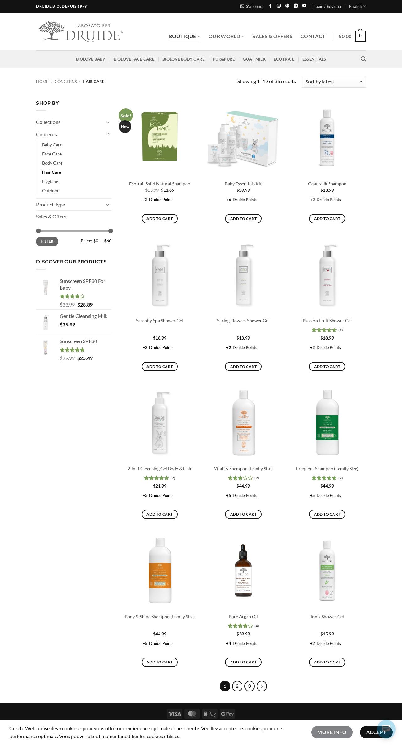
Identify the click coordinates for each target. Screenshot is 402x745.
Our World (224, 36)
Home (42, 81)
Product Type (50, 204)
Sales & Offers (272, 36)
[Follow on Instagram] (279, 6)
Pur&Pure (224, 59)
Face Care (52, 153)
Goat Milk (254, 59)
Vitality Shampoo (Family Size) (243, 468)
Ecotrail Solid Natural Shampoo (159, 183)
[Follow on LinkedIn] (296, 6)
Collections (48, 122)
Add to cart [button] (159, 219)
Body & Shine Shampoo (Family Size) (160, 616)
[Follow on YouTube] (304, 6)
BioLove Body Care (183, 59)
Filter (47, 241)
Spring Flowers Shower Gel (243, 320)
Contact (313, 36)
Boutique (182, 36)
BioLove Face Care (134, 59)
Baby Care (52, 144)
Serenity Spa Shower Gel (159, 320)
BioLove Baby (91, 59)
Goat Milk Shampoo (327, 183)
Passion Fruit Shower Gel (327, 320)
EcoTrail (284, 59)
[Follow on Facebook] (270, 6)
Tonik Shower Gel (327, 616)
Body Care (52, 163)
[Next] (262, 686)
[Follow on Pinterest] (287, 6)
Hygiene (50, 181)
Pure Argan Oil (243, 616)
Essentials (314, 59)
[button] (252, 6)
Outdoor (50, 190)
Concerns (66, 81)
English (355, 6)
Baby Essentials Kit (243, 183)
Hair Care (51, 172)
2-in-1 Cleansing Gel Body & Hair (160, 468)
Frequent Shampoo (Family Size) (327, 468)
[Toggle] (107, 122)
